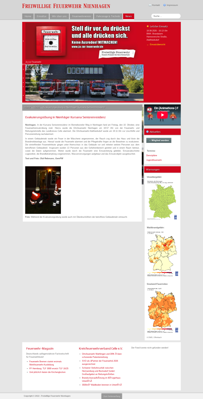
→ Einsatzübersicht (156, 44)
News (37, 107)
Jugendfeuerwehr (154, 160)
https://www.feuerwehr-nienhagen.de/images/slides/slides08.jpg (54, 82)
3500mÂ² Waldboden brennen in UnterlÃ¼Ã (102, 385)
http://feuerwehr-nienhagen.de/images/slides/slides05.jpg (51, 91)
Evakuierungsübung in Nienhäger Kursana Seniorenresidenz (65, 117)
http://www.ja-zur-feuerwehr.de (39, 74)
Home (27, 107)
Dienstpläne (151, 155)
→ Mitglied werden (159, 140)
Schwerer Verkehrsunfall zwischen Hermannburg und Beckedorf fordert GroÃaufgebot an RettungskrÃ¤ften (98, 371)
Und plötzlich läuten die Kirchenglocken (47, 372)
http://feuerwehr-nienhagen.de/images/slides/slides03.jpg (51, 100)
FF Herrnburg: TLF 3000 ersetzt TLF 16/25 (48, 368)
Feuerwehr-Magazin (40, 348)
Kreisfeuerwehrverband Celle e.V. (101, 348)
